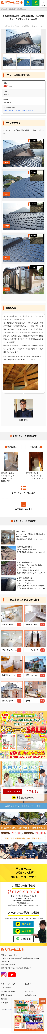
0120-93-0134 (25, 892)
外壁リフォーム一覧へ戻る (23, 493)
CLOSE (42, 1001)
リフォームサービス (8, 984)
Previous (4, 61)
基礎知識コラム (30, 995)
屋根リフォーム (21, 110)
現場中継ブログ (6, 995)
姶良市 (30, 110)
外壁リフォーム (9, 110)
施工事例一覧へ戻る (23, 509)
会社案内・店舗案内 (8, 991)
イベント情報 (6, 988)
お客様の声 (29, 991)
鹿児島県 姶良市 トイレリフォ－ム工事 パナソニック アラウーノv (36, 475)
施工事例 (28, 984)
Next (42, 61)
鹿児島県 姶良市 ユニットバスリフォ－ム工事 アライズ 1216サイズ (9, 477)
